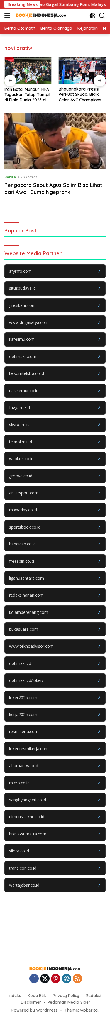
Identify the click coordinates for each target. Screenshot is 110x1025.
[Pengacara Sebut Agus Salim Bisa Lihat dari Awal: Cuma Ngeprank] (55, 141)
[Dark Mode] (92, 15)
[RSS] (77, 979)
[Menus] (8, 15)
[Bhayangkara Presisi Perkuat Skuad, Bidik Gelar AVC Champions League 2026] (82, 70)
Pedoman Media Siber (69, 1002)
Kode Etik (37, 995)
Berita (10, 177)
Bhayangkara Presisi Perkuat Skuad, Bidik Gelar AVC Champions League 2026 (80, 94)
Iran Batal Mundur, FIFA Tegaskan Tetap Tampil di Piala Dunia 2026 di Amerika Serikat (27, 95)
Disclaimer (31, 1002)
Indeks (15, 995)
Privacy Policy (66, 995)
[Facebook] (34, 979)
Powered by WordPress (34, 1010)
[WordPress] (66, 979)
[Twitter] (45, 979)
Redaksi (93, 995)
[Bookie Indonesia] (40, 15)
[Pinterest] (55, 979)
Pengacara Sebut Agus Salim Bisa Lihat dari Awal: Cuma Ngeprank (53, 188)
